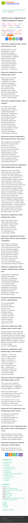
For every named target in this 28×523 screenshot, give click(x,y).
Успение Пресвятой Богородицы (14, 490)
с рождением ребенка (9, 467)
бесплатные (12, 31)
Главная (5, 10)
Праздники (6, 484)
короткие (3, 35)
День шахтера (9, 493)
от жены (14, 23)
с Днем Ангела (7, 470)
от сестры (9, 25)
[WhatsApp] (13, 38)
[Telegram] (17, 38)
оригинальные (18, 33)
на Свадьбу (7, 465)
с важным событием (9, 477)
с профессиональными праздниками (13, 473)
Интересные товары (8, 509)
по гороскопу (7, 478)
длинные (18, 31)
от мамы (20, 23)
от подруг (3, 25)
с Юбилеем (6, 464)
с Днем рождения (20, 10)
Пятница (8, 486)
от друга (9, 23)
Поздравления (11, 10)
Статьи (5, 502)
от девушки (4, 27)
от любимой (11, 27)
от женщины (17, 25)
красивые (3, 33)
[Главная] (10, 3)
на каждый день (8, 475)
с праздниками (7, 472)
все (15, 30)
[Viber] (21, 38)
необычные (10, 33)
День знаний (9, 495)
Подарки (6, 505)
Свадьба (6, 507)
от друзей (18, 27)
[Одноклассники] (10, 38)
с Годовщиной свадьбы (9, 468)
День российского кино (11, 488)
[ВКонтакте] (6, 38)
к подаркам (6, 480)
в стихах (20, 30)
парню (5, 11)
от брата (3, 23)
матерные (4, 31)
